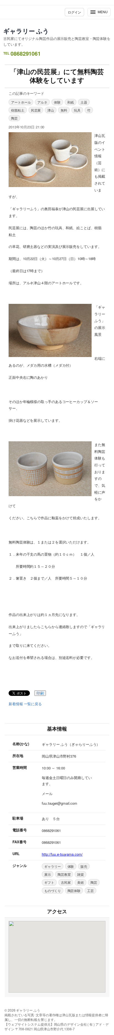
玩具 (77, 110)
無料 (64, 110)
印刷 (40, 693)
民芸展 (36, 110)
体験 (57, 102)
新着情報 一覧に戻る (25, 703)
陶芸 (14, 118)
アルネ (42, 102)
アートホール (21, 102)
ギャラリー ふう (26, 30)
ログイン (74, 12)
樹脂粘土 (17, 110)
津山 (50, 110)
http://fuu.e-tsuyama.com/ (62, 854)
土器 (84, 102)
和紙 (70, 102)
